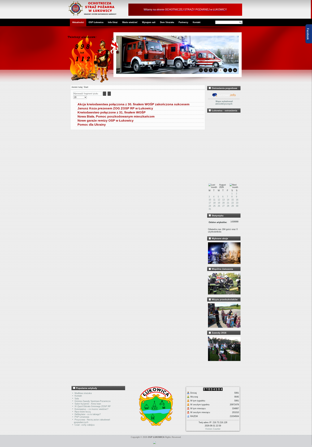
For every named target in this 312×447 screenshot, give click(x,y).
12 (219, 200)
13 (223, 200)
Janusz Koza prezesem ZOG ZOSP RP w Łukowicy (115, 108)
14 (228, 200)
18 (214, 203)
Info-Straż (113, 22)
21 (228, 203)
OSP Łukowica (96, 22)
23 (237, 203)
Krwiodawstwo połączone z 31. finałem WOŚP (112, 112)
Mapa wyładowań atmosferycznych (224, 102)
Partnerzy (183, 22)
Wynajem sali (149, 22)
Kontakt (196, 22)
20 (223, 203)
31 (210, 209)
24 (210, 206)
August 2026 (222, 186)
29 (232, 206)
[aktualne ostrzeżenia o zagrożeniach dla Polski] (224, 96)
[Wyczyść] (109, 94)
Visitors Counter (212, 429)
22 (232, 203)
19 (219, 203)
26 (219, 206)
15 (232, 200)
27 (223, 206)
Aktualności (78, 22)
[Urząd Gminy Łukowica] (154, 425)
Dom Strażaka (167, 22)
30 (237, 206)
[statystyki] (154, 444)
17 (210, 203)
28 (228, 206)
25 (214, 206)
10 (210, 200)
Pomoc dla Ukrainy (92, 124)
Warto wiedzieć (129, 22)
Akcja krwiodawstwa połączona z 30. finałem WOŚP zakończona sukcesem (133, 104)
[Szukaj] (104, 94)
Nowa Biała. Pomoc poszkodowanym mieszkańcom (116, 116)
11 (214, 200)
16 (237, 200)
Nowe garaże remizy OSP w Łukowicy (106, 120)
